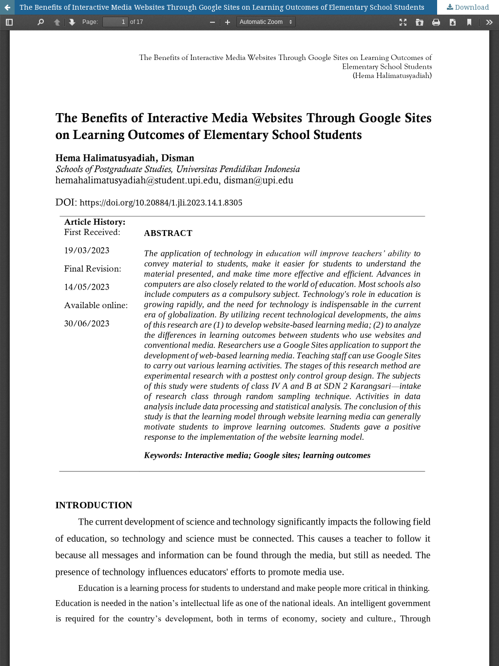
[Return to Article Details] (7, 7)
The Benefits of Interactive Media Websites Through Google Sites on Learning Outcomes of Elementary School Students (221, 7)
